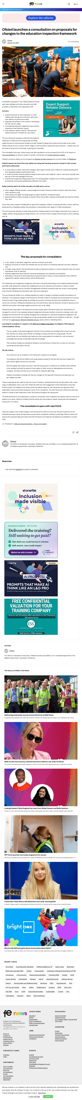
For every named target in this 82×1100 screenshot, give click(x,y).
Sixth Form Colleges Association (43, 324)
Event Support (59, 1040)
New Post (6, 1070)
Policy (24, 987)
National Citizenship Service (30, 320)
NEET (51, 983)
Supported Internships (35, 991)
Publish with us (8, 1039)
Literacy (8, 983)
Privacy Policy (7, 1043)
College (29, 971)
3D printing (9, 967)
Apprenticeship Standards (24, 967)
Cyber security (21, 975)
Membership (7, 1078)
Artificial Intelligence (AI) (44, 967)
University (20, 996)
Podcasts (6, 1055)
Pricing (57, 1031)
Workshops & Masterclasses (38, 1068)
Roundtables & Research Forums (39, 1064)
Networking (32, 1060)
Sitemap (6, 1045)
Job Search (32, 1039)
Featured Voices (60, 1017)
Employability (33, 1019)
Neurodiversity (61, 983)
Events (5, 1074)
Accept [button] (48, 1096)
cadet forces (15, 320)
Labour (41, 979)
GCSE (72, 975)
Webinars (32, 1066)
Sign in (76, 4)
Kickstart (33, 979)
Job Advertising (60, 1037)
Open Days (32, 1062)
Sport (16, 991)
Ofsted (9, 40)
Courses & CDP (34, 1058)
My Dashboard (7, 1072)
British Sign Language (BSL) (15, 971)
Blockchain (70, 967)
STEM (23, 991)
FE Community (7, 1037)
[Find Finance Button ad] (31, 540)
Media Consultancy (61, 1039)
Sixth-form (67, 987)
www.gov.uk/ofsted (8, 155)
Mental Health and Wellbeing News (25, 983)
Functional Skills (54, 975)
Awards (31, 1055)
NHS (70, 983)
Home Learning (11, 979)
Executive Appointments (37, 1035)
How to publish (8, 1066)
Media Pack (58, 1033)
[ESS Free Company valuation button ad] (31, 617)
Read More (42, 1093)
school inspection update (56, 155)
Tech (67, 991)
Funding (64, 975)
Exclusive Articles (60, 1016)
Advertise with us (8, 1041)
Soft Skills (9, 991)
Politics (31, 987)
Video (5, 1057)
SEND (59, 987)
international (23, 979)
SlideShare (72, 159)
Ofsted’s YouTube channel (43, 159)
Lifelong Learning (67, 979)
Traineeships (10, 996)
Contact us (6, 1036)
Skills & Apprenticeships (37, 1023)
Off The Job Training (12, 987)
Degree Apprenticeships (37, 975)
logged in (19, 469)
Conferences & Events (36, 1057)
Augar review (59, 967)
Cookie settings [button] (34, 1096)
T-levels (60, 991)
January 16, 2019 (13, 43)
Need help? (6, 1080)
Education (32, 1016)
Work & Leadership (35, 1021)
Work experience (39, 996)
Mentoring (43, 983)
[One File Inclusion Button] (60, 243)
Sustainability (50, 991)
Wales (28, 996)
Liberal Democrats (52, 979)
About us (6, 1034)
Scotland (52, 987)
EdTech (31, 1017)
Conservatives (39, 971)
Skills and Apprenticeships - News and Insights (30, 424)
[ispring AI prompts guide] (20, 243)
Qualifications (41, 987)
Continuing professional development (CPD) (61, 971)
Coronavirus (10, 975)
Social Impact (33, 1025)
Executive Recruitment (36, 1037)
